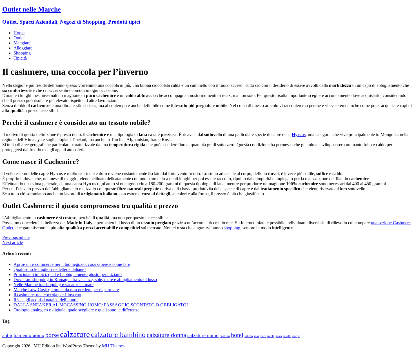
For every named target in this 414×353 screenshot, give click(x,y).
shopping (232, 227)
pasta (278, 336)
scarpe (296, 336)
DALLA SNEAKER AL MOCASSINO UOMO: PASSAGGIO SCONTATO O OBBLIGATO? (101, 304)
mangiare (260, 336)
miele (270, 336)
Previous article (16, 237)
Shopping (22, 53)
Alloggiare (23, 48)
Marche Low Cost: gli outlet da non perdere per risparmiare (66, 289)
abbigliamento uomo (23, 335)
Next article (12, 242)
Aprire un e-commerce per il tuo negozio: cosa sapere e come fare (72, 264)
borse (52, 334)
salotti (287, 336)
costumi (225, 336)
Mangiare (22, 42)
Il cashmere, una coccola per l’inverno (47, 294)
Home (19, 32)
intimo (248, 336)
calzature (75, 334)
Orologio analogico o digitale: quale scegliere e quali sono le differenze (76, 309)
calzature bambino (118, 335)
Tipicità (20, 58)
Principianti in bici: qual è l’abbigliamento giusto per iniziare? (68, 274)
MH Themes (113, 345)
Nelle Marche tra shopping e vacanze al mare (54, 284)
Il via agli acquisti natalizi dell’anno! (46, 299)
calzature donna (166, 334)
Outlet (19, 37)
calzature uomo (203, 335)
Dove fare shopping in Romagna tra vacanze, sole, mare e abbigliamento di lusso (85, 279)
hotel (237, 334)
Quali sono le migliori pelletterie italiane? (50, 269)
